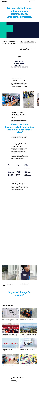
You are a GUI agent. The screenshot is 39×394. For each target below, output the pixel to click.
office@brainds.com (4, 391)
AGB (25, 392)
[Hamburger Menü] (36, 1)
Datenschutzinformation (31, 392)
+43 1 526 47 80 (4, 390)
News (11, 390)
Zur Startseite (4, 1)
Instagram (12, 389)
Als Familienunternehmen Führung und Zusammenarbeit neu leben (26, 284)
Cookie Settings (35, 392)
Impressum (28, 392)
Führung (20, 189)
